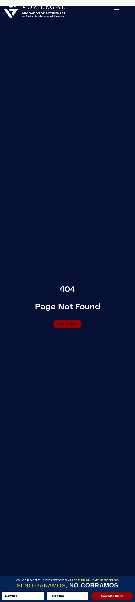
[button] (116, 11)
